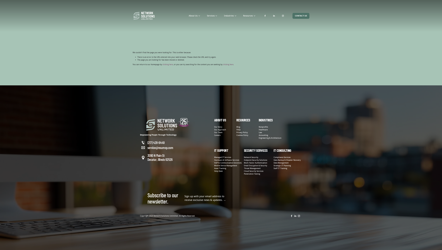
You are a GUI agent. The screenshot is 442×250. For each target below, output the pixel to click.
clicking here (168, 64)
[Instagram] (283, 16)
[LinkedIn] (274, 16)
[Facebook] (265, 16)
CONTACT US (301, 16)
